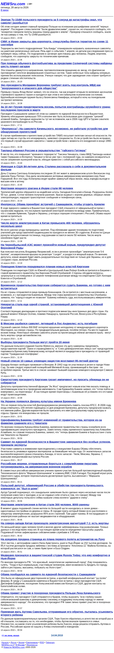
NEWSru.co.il (7, 645)
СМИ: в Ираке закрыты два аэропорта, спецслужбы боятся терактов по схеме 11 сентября (54, 43)
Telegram (50, 642)
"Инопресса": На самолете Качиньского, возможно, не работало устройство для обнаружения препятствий (54, 130)
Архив (21, 642)
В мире (5, 10)
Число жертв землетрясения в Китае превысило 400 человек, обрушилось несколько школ (50, 225)
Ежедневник (32, 642)
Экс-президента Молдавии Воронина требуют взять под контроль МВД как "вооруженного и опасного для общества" (51, 87)
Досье (13, 642)
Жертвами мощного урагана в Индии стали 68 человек (37, 188)
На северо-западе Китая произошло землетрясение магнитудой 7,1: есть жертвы (55, 523)
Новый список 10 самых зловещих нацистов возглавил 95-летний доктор (49, 360)
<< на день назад (10, 635)
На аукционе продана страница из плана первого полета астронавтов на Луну (53, 539)
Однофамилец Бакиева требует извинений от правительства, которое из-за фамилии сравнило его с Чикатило (51, 422)
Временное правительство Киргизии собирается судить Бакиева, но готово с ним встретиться (55, 287)
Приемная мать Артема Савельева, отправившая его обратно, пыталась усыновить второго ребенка (57, 613)
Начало (5, 642)
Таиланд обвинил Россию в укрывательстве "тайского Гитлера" (44, 150)
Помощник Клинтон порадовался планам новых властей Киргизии (45, 266)
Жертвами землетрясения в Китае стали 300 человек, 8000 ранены (45, 504)
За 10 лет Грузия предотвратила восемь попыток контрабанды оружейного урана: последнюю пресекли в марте (56, 108)
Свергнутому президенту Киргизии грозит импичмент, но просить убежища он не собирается (55, 381)
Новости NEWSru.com (14, 647)
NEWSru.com (13, 4)
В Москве (20, 645)
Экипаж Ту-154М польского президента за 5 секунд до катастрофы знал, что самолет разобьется (51, 21)
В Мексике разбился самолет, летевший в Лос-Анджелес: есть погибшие (49, 323)
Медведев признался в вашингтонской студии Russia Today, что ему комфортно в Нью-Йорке (55, 557)
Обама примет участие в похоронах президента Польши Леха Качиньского (50, 593)
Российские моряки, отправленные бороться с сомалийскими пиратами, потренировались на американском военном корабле (49, 465)
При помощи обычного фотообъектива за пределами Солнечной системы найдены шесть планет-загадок (56, 65)
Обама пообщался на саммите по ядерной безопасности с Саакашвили (48, 574)
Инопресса (32, 645)
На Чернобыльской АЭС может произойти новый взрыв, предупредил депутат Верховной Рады (53, 246)
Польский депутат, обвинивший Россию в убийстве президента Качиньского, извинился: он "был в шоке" (52, 487)
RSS (42, 642)
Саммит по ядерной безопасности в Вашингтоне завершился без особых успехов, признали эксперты (56, 443)
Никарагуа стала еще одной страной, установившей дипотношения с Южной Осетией (52, 306)
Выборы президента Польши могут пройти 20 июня (35, 342)
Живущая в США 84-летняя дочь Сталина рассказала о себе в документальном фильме (53, 168)
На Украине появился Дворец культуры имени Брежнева (38, 401)
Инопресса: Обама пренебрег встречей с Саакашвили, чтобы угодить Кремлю (53, 204)
